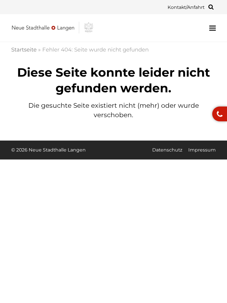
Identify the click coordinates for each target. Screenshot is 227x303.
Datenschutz (167, 150)
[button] (212, 27)
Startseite (24, 49)
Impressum (202, 150)
